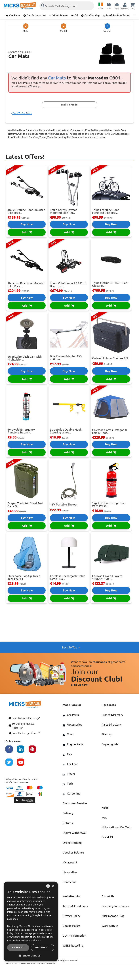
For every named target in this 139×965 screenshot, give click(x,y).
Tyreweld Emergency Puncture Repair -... (21, 431)
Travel (71, 773)
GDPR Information (74, 935)
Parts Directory (111, 724)
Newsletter (70, 872)
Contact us (69, 882)
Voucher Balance (73, 852)
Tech (70, 783)
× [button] (53, 886)
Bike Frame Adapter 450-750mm (66, 358)
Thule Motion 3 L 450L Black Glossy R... (110, 284)
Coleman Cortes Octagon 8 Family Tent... (109, 431)
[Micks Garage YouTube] (23, 763)
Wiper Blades (60, 15)
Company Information (116, 906)
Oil (76, 15)
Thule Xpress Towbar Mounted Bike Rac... (63, 211)
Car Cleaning (92, 15)
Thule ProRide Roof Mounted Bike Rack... (26, 211)
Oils (69, 754)
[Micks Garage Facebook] (11, 750)
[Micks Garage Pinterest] (34, 750)
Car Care (72, 764)
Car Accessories (36, 15)
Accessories (74, 724)
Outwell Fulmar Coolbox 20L (110, 358)
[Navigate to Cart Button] (132, 4)
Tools (70, 734)
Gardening (73, 793)
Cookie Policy (71, 925)
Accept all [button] (18, 947)
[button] (30, 955)
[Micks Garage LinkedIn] (23, 750)
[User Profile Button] (125, 4)
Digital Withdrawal (74, 832)
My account (70, 862)
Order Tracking (72, 842)
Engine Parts (75, 744)
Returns (68, 823)
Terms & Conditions (75, 906)
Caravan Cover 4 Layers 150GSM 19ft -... (107, 577)
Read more (35, 940)
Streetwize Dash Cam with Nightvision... (25, 358)
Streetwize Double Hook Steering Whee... (65, 431)
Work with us (110, 925)
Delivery (68, 813)
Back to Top (69, 647)
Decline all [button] (42, 947)
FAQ (104, 817)
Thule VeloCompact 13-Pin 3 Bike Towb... (68, 284)
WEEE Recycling (73, 945)
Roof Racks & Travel (118, 15)
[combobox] (48, 886)
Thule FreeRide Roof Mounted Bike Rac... (105, 211)
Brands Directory (112, 714)
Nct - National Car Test (116, 827)
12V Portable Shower (63, 504)
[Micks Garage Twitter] (11, 763)
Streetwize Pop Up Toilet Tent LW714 (24, 577)
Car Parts (14, 15)
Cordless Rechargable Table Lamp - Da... (67, 577)
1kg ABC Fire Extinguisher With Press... (109, 504)
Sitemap (107, 734)
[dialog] (31, 921)
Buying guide (110, 744)
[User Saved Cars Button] (117, 4)
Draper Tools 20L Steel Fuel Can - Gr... (25, 505)
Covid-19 (107, 837)
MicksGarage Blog (113, 915)
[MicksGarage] (20, 5)
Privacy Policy (71, 915)
